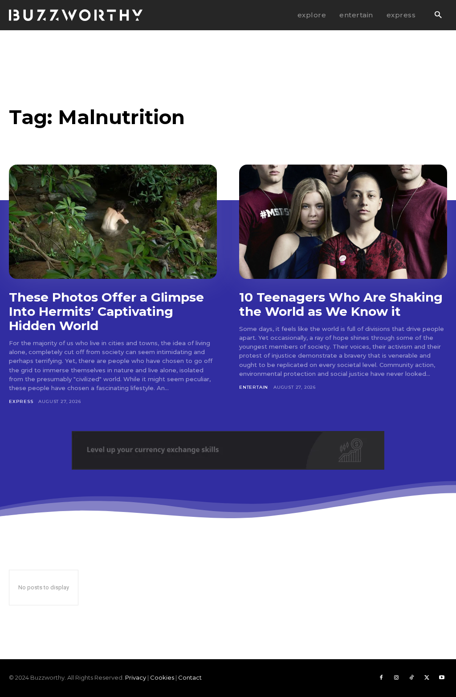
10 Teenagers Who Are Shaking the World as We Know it (341, 304)
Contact (190, 677)
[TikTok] (411, 678)
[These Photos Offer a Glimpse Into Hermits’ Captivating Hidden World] (113, 222)
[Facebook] (381, 678)
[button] (438, 15)
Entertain (253, 387)
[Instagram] (396, 678)
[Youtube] (441, 678)
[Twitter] (426, 678)
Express (21, 401)
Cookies (162, 677)
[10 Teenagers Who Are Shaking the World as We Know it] (343, 222)
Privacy (135, 677)
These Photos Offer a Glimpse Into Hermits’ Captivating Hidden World (106, 311)
